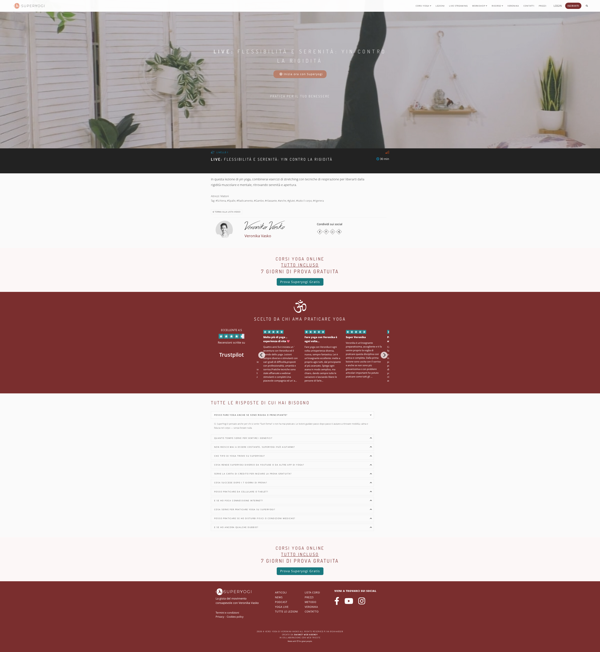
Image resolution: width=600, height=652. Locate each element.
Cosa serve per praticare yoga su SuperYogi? (244, 509)
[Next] (384, 355)
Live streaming (458, 5)
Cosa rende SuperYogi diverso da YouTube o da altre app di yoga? (259, 465)
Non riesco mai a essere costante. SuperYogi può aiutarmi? (254, 447)
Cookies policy (235, 616)
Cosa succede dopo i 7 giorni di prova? (240, 482)
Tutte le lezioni (286, 611)
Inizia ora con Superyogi (303, 74)
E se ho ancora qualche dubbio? (236, 527)
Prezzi (542, 5)
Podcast (281, 602)
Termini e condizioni (227, 612)
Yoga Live (282, 607)
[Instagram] (361, 601)
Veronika (513, 5)
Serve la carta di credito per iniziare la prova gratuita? (253, 473)
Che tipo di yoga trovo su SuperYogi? (239, 456)
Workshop (479, 5)
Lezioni (440, 5)
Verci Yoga (271, 631)
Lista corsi (312, 592)
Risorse (497, 5)
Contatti (528, 5)
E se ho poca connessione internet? (238, 500)
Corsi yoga (423, 5)
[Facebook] (320, 232)
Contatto (312, 611)
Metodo (310, 602)
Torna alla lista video (227, 212)
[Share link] (339, 232)
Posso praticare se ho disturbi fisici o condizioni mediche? (254, 518)
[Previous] (261, 355)
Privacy (220, 616)
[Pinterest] (326, 232)
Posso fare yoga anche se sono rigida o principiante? (251, 415)
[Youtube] (348, 601)
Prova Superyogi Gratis (300, 282)
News (279, 597)
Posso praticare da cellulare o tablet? (241, 491)
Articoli (281, 592)
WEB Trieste (313, 637)
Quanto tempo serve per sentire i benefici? (243, 438)
